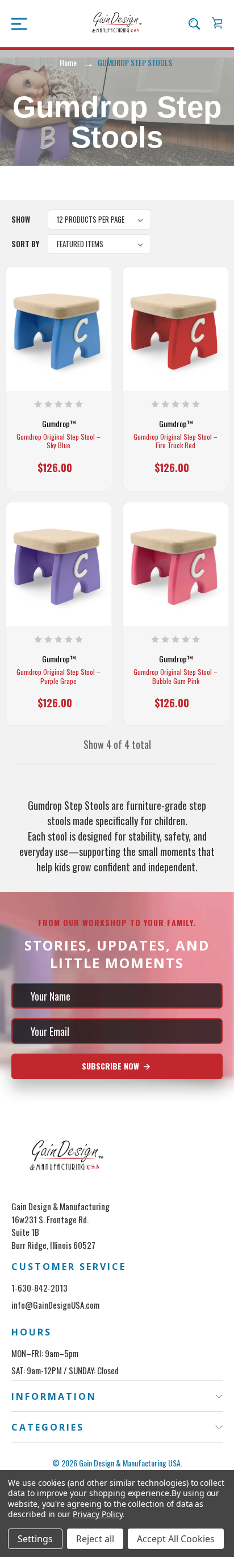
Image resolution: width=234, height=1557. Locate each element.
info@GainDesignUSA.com (55, 1304)
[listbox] (99, 220)
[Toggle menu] (15, 23)
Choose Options (58, 473)
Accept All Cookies (176, 1539)
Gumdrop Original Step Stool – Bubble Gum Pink (175, 676)
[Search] (194, 23)
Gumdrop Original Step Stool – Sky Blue (58, 441)
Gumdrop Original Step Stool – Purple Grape (58, 676)
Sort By (25, 243)
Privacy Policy (97, 1514)
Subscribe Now (111, 1066)
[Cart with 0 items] (217, 22)
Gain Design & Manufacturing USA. (130, 1463)
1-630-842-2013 (39, 1287)
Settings (35, 1539)
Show (20, 219)
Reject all (95, 1539)
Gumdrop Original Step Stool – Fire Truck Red (175, 441)
